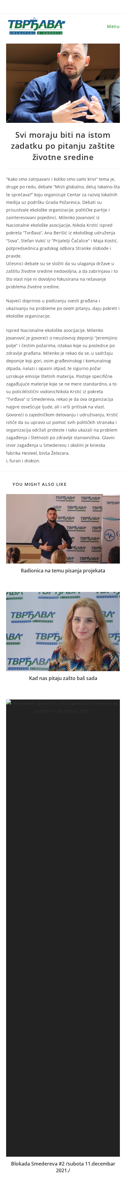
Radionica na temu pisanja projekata (63, 570)
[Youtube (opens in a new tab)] (76, 9)
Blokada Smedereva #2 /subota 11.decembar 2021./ (63, 1167)
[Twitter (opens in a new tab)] (43, 9)
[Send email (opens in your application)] (85, 9)
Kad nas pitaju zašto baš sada (63, 678)
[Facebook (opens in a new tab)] (54, 9)
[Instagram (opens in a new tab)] (65, 9)
